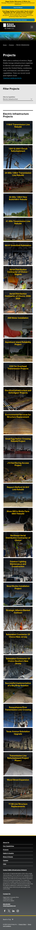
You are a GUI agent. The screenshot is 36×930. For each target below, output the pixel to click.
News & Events (8, 857)
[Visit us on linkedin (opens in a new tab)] (13, 911)
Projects (11, 45)
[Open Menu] (32, 27)
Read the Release (21, 8)
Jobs (4, 864)
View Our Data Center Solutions (19, 20)
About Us (6, 842)
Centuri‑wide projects (12, 78)
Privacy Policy (22, 924)
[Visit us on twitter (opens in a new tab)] (9, 911)
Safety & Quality (8, 853)
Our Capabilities (8, 846)
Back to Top (7, 919)
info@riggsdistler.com (9, 906)
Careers (5, 860)
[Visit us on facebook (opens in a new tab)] (4, 911)
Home (5, 45)
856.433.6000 (6, 904)
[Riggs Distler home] (9, 26)
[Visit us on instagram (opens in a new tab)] (17, 911)
